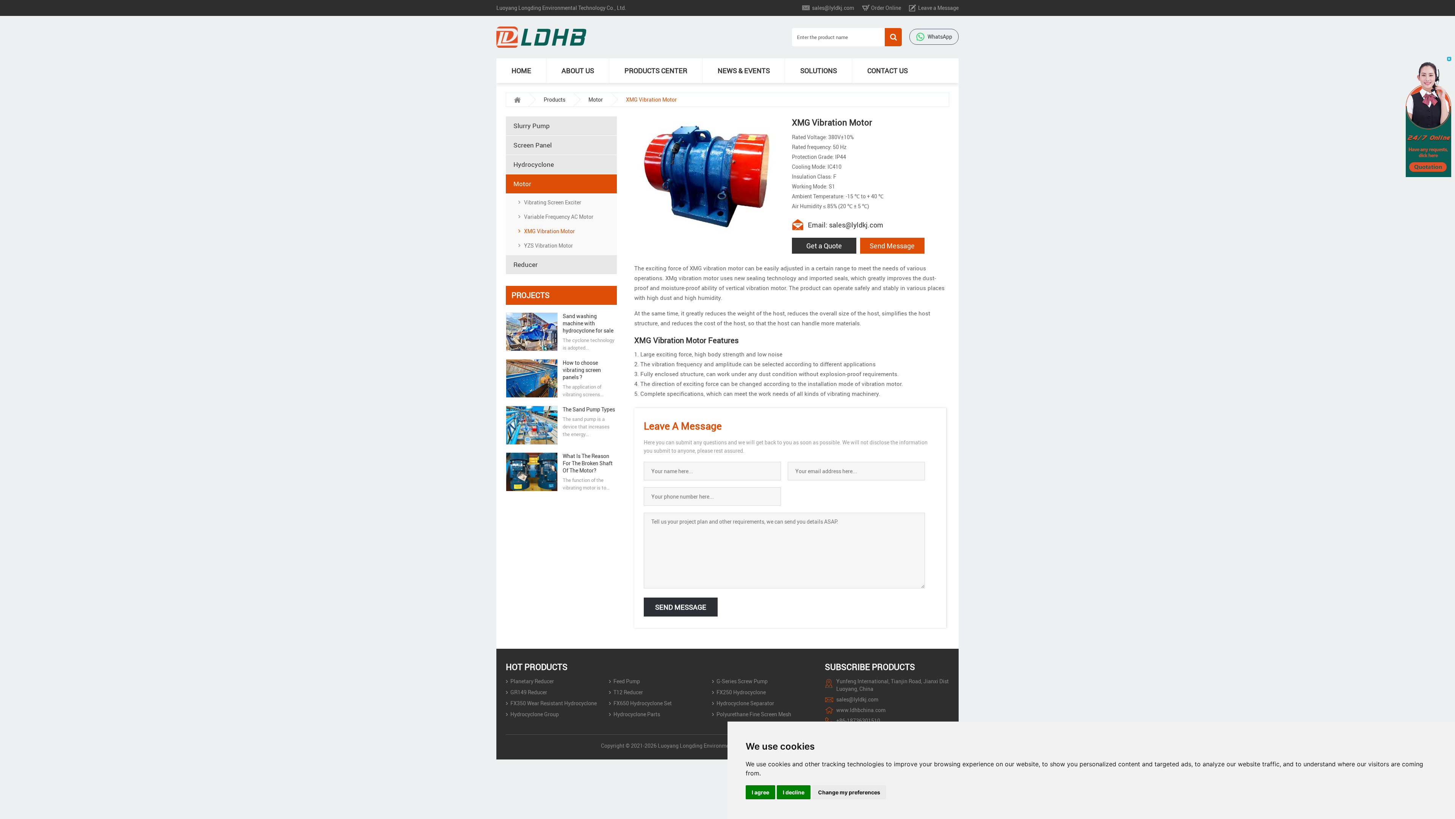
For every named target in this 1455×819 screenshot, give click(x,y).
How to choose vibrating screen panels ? (582, 370)
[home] (517, 100)
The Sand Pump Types (589, 409)
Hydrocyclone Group (534, 714)
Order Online (886, 7)
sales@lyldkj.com (833, 7)
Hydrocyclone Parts (636, 714)
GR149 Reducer (528, 692)
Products (554, 99)
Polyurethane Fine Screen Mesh (754, 714)
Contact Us (887, 70)
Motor (595, 99)
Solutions (818, 70)
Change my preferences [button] (849, 792)
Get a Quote (824, 245)
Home (521, 70)
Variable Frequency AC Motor (558, 216)
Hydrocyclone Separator (745, 703)
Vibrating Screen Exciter (552, 202)
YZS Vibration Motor (548, 245)
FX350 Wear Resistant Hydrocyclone (553, 703)
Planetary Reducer (532, 681)
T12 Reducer (628, 692)
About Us (578, 70)
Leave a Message (938, 7)
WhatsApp (940, 36)
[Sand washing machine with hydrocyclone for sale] (531, 331)
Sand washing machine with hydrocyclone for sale (588, 323)
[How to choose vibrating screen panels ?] (531, 378)
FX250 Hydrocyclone (741, 692)
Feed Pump (626, 681)
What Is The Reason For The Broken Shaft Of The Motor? (588, 463)
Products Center (655, 70)
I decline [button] (793, 792)
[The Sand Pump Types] (531, 425)
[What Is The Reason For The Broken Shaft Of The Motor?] (531, 471)
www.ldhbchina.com (861, 710)
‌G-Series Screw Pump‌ (742, 681)
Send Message (892, 245)
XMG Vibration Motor (549, 231)
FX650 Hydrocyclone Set (642, 703)
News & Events (744, 70)
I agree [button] (760, 792)
